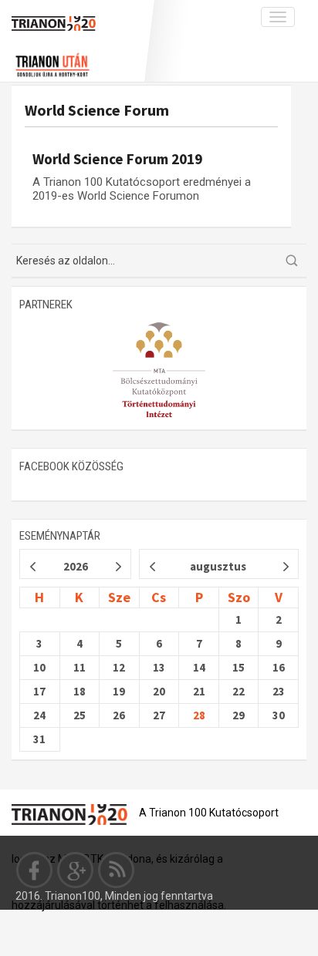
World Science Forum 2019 (117, 159)
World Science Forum (97, 110)
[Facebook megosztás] (34, 869)
